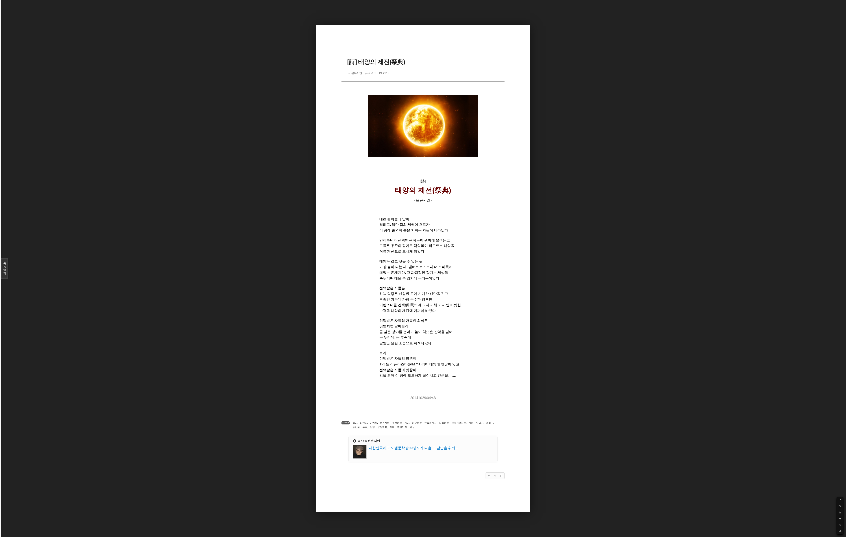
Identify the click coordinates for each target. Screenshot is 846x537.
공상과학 (382, 427)
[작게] (840, 512)
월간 (354, 422)
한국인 (363, 422)
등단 (406, 422)
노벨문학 (444, 422)
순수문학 (417, 422)
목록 (4, 268)
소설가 (489, 422)
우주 (364, 427)
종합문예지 (430, 422)
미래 (392, 427)
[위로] (840, 519)
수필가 (479, 422)
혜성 (412, 427)
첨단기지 (402, 427)
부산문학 (397, 422)
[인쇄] (840, 531)
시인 (471, 422)
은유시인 (385, 422)
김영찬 (373, 422)
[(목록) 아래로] (840, 525)
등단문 (356, 427)
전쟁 (372, 427)
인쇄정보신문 (458, 422)
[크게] (840, 506)
